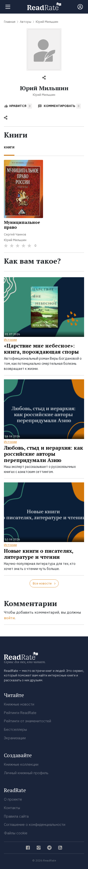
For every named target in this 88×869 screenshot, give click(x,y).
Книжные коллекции (21, 764)
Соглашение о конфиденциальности (34, 824)
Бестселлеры (15, 729)
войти (9, 618)
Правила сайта (16, 816)
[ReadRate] (44, 6)
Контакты (12, 807)
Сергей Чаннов (15, 234)
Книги (9, 147)
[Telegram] (49, 848)
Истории (10, 340)
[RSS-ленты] (60, 848)
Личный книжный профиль (26, 773)
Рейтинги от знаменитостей (27, 721)
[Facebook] (28, 848)
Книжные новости (19, 704)
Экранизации (15, 738)
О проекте (13, 799)
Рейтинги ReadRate (20, 712)
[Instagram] (39, 848)
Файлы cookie (15, 833)
